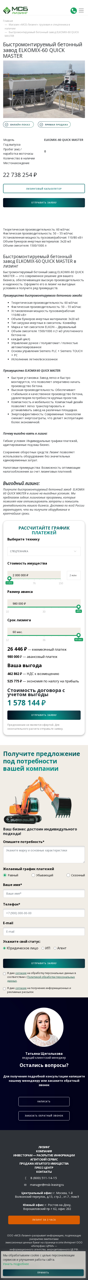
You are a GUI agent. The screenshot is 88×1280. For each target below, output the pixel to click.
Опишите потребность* (23, 841)
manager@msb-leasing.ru (47, 1185)
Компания (44, 1151)
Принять (43, 1272)
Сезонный (78, 875)
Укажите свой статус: (21, 941)
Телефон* (11, 904)
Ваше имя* (12, 884)
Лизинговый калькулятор (44, 188)
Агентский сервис (44, 1159)
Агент (62, 948)
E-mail (8, 923)
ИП (47, 948)
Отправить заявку (44, 202)
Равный (13, 875)
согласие (21, 973)
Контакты (44, 1172)
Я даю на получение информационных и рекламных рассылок (39, 990)
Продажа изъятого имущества (44, 1163)
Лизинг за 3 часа (44, 1219)
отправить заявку (44, 963)
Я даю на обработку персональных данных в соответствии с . (41, 977)
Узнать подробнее (16, 1264)
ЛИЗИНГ (44, 1147)
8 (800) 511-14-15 (43, 1177)
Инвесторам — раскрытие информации (44, 1155)
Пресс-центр (44, 1168)
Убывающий (44, 875)
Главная (8, 21)
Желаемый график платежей (28, 869)
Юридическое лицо (22, 948)
